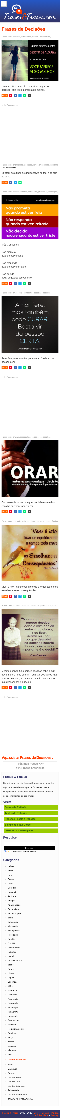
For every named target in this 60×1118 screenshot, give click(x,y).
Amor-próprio (14, 913)
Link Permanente (9, 168)
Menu (4, 4)
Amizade (12, 896)
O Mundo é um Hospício (19, 830)
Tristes (11, 1041)
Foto (10, 875)
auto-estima (26, 37)
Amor (10, 870)
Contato (45, 1113)
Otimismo (12, 994)
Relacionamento (16, 1029)
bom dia (16, 37)
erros (35, 165)
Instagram (13, 1012)
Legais (11, 977)
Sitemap (54, 1115)
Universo (12, 1046)
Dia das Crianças (16, 1086)
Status (11, 879)
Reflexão (12, 1024)
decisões (28, 165)
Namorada (13, 1003)
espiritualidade (26, 437)
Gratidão (12, 943)
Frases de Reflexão (16, 807)
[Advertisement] (30, 131)
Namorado (13, 999)
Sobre (37, 1113)
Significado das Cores (18, 824)
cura (20, 293)
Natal (10, 1064)
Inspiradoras (14, 947)
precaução (52, 192)
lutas (54, 606)
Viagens (12, 1050)
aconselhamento (20, 192)
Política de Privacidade (46, 1114)
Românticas (13, 1020)
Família (11, 939)
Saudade (12, 1033)
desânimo (26, 606)
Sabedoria (13, 922)
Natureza (12, 990)
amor (15, 293)
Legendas (13, 982)
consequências (51, 521)
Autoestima (13, 909)
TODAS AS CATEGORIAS (20, 1099)
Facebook (13, 1016)
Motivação (13, 926)
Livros (11, 973)
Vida (10, 1054)
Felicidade (13, 935)
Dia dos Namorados (17, 1094)
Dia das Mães (14, 1077)
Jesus (11, 964)
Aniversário (13, 1090)
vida (24, 521)
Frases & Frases (10, 1113)
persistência (45, 37)
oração (16, 437)
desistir (35, 37)
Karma (11, 969)
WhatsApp (13, 1007)
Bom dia (12, 888)
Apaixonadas (14, 905)
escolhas (54, 165)
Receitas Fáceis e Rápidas (20, 819)
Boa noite (12, 892)
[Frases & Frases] (30, 11)
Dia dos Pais (14, 1081)
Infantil (11, 956)
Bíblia (10, 917)
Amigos (11, 900)
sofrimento (28, 293)
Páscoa (11, 1073)
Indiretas (12, 952)
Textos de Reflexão (16, 813)
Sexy (10, 1037)
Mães (10, 986)
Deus (10, 883)
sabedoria (32, 192)
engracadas (18, 165)
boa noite (17, 521)
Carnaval (12, 1069)
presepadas (44, 165)
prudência (42, 192)
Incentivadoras (15, 960)
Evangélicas (14, 930)
